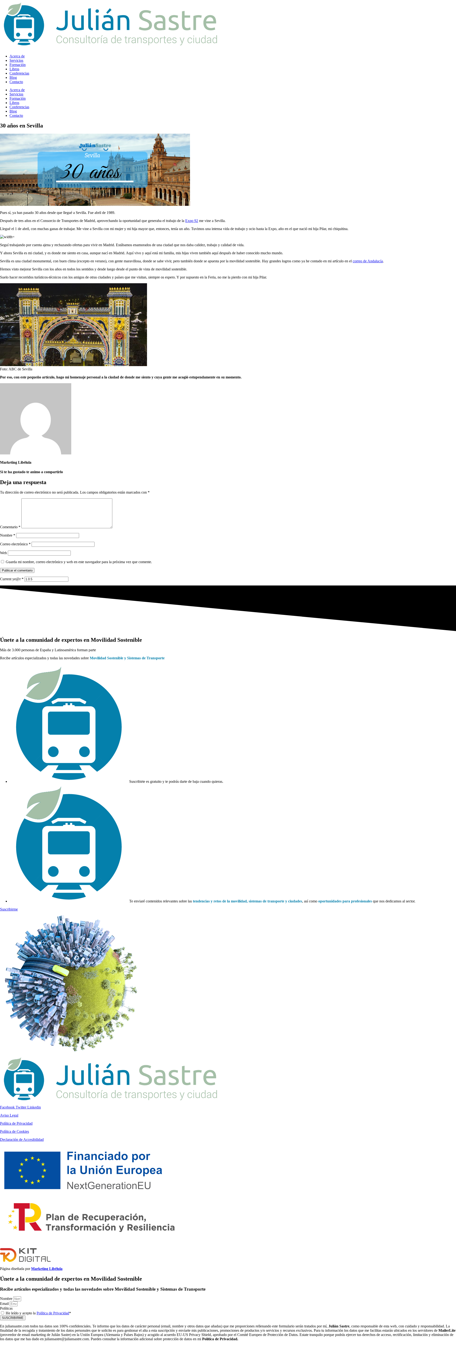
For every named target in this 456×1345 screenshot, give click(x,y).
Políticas (6, 1308)
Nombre (7, 535)
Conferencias (19, 73)
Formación (18, 65)
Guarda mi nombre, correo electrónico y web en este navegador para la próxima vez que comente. (79, 562)
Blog (13, 78)
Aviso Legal (9, 1115)
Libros (14, 69)
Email (5, 1304)
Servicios (16, 60)
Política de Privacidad (16, 1123)
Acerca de (17, 56)
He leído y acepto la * (38, 1313)
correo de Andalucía (368, 261)
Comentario (10, 527)
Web (3, 553)
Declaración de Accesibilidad (22, 1139)
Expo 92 (191, 221)
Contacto (16, 82)
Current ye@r (12, 579)
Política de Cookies (14, 1131)
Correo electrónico (15, 544)
